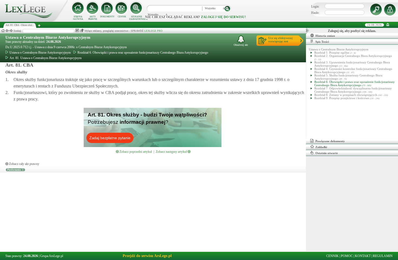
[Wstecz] (7, 30)
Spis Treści (322, 41)
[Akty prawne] (92, 8)
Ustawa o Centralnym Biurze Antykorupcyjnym (47, 37)
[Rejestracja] (390, 9)
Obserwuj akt (241, 44)
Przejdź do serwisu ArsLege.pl (147, 256)
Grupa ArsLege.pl (51, 256)
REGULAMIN (383, 256)
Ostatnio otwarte (326, 153)
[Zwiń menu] (388, 25)
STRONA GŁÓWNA (78, 17)
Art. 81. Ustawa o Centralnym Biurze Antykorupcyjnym (45, 58)
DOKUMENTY (107, 16)
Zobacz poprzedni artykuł (135, 152)
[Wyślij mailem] (82, 30)
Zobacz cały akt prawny (23, 164)
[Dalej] (11, 30)
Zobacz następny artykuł (172, 152)
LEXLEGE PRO (153, 30)
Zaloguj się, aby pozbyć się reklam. (352, 31)
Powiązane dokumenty (330, 141)
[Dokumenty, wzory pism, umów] (107, 8)
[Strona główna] (34, 20)
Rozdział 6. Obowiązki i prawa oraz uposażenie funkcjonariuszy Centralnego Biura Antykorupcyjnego (142, 52)
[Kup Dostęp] (122, 8)
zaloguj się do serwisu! (223, 17)
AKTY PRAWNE (92, 17)
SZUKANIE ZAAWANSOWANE (136, 17)
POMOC (347, 256)
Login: (315, 6)
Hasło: (315, 13)
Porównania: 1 (15, 169)
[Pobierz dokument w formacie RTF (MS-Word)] (77, 30)
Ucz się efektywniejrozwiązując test (280, 39)
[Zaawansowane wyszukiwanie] (136, 8)
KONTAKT (363, 256)
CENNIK (122, 16)
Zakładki (321, 147)
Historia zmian (325, 35)
